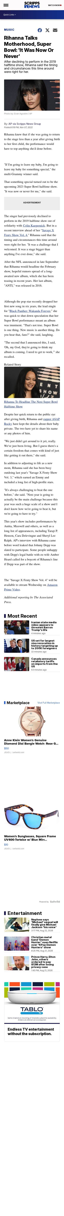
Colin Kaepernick (34, 225)
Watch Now (54, 5)
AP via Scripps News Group (25, 123)
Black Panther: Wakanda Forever (30, 311)
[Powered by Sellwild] (55, 901)
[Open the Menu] (6, 5)
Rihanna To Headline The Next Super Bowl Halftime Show (31, 404)
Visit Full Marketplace (49, 703)
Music (9, 29)
